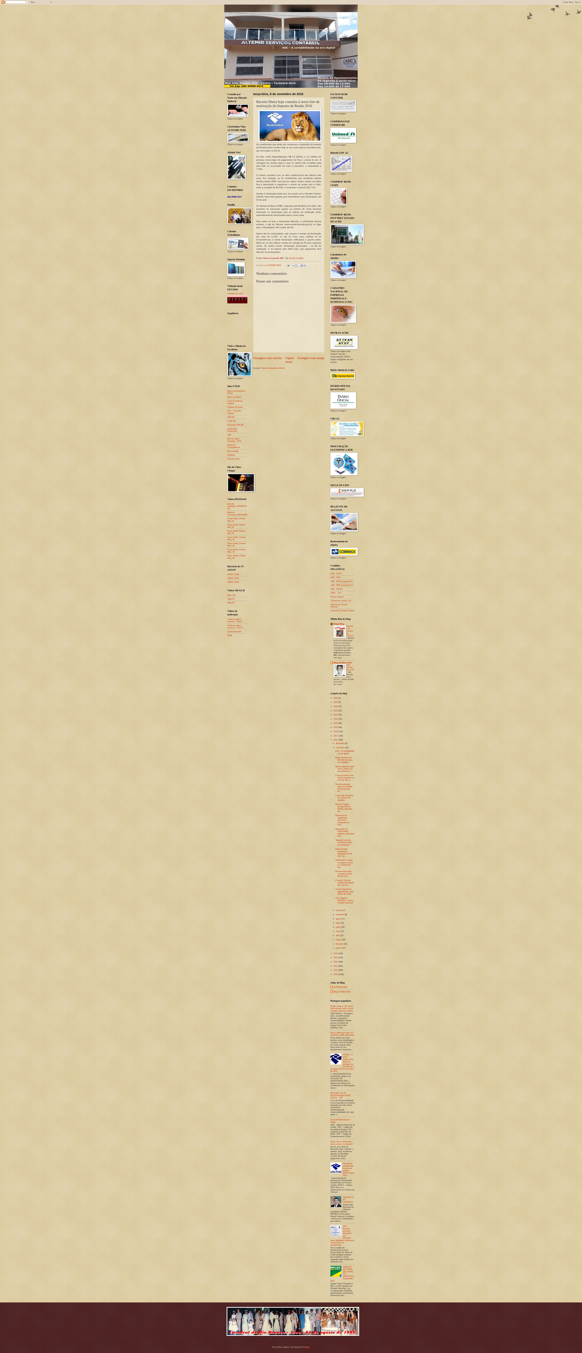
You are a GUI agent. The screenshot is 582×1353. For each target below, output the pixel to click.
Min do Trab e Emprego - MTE (234, 440)
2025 (336, 702)
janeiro (339, 948)
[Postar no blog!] (296, 265)
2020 (336, 723)
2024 (336, 706)
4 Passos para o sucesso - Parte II (235, 626)
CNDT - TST (335, 593)
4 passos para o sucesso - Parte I (234, 620)
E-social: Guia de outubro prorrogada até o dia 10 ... (344, 882)
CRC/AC (231, 417)
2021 (336, 719)
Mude (229, 635)
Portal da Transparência (233, 446)
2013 (336, 962)
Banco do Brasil (234, 397)
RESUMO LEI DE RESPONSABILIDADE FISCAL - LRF (340, 1095)
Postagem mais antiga (310, 358)
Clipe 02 (230, 603)
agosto (339, 919)
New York (231, 595)
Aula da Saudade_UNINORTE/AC (237, 506)
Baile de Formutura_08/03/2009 (237, 513)
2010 (336, 974)
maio (338, 931)
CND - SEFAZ (336, 589)
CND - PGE (335, 577)
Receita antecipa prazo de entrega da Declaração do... (343, 787)
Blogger (306, 1347)
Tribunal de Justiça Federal (342, 610)
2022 (336, 715)
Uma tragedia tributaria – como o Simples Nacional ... (344, 901)
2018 (336, 731)
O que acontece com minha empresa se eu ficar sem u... (344, 777)
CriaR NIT (231, 421)
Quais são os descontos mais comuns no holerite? (341, 1142)
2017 (336, 736)
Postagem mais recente (267, 358)
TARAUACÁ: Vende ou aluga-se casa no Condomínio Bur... (344, 863)
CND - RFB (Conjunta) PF (341, 581)
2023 (336, 711)
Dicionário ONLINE (235, 425)
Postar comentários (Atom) (273, 368)
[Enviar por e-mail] (293, 265)
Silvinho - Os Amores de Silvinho (350, 631)
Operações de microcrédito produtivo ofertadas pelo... (344, 832)
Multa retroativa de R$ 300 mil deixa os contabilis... (343, 759)
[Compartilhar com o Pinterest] (304, 265)
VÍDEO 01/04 (233, 574)
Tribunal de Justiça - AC (340, 600)
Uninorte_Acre (233, 459)
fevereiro (340, 944)
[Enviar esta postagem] (288, 265)
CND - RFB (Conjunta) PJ (341, 585)
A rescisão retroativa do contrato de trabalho (344, 797)
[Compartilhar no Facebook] (301, 265)
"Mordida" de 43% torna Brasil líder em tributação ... (343, 842)
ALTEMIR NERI (340, 987)
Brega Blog (339, 624)
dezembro (340, 743)
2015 (336, 953)
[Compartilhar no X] (299, 265)
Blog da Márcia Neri (343, 663)
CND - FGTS (336, 574)
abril (338, 935)
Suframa (231, 455)
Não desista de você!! (350, 667)
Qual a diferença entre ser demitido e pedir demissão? (342, 1034)
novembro (340, 747)
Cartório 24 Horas (235, 407)
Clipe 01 (230, 599)
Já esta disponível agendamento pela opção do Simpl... (344, 891)
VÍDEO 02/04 (233, 578)
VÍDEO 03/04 (233, 582)
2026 (336, 698)
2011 (336, 970)
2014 (336, 957)
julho (338, 923)
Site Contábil (233, 451)
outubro (339, 910)
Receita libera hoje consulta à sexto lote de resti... (343, 873)
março (339, 940)
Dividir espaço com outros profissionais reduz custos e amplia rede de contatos (341, 1008)
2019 (336, 727)
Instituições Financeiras (232, 430)
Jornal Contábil (296, 258)
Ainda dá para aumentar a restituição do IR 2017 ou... (343, 852)
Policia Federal (336, 597)
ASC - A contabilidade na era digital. (344, 752)
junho (338, 927)
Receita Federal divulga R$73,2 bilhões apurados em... (343, 807)
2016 (336, 740)
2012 (336, 966)
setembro (340, 914)
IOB (229, 435)
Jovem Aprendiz (234, 631)
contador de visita (235, 293)
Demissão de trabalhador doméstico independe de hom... (342, 820)
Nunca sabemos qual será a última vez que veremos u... (344, 768)
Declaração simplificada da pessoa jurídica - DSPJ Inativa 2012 (349, 1169)
